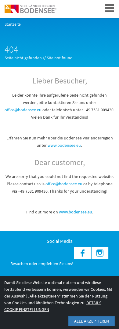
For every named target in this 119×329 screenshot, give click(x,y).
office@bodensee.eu (23, 110)
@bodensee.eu (69, 184)
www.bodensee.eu (64, 145)
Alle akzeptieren (91, 321)
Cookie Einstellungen (26, 309)
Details (93, 302)
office (50, 184)
